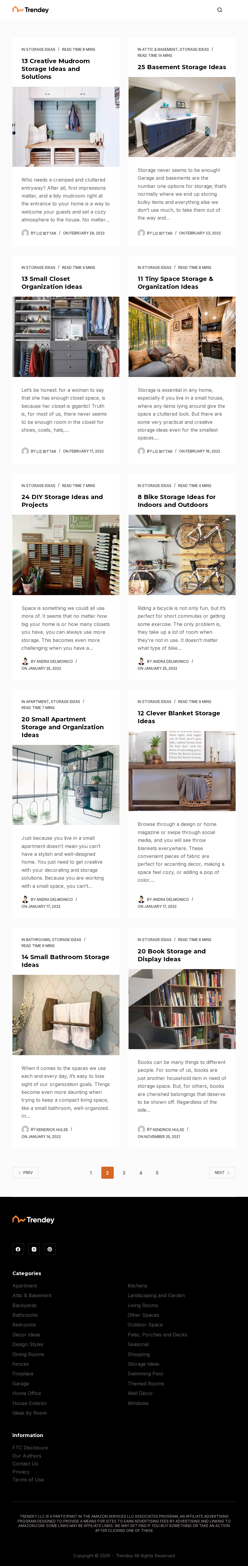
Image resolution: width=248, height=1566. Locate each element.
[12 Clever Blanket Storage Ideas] (182, 771)
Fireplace (23, 1374)
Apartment (37, 701)
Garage (20, 1384)
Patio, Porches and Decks (157, 1335)
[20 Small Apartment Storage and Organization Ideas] (65, 785)
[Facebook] (18, 1249)
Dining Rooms (28, 1354)
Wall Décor (140, 1393)
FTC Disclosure (30, 1448)
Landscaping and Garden (156, 1295)
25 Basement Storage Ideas (182, 67)
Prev (28, 1172)
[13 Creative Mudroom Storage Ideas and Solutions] (65, 127)
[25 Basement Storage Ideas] (182, 117)
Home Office (26, 1393)
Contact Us (25, 1464)
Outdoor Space (145, 1325)
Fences (20, 1364)
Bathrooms (38, 939)
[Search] (219, 10)
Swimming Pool (145, 1374)
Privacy (21, 1472)
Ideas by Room (29, 1413)
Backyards (24, 1305)
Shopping (139, 1354)
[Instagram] (34, 1249)
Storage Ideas (40, 49)
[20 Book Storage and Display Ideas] (182, 1009)
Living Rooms (143, 1305)
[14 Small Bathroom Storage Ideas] (65, 1015)
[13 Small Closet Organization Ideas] (65, 337)
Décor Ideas (26, 1335)
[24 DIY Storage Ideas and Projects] (65, 555)
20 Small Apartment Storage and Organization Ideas (62, 727)
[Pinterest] (50, 1249)
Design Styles (27, 1344)
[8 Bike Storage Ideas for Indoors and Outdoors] (182, 555)
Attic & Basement (160, 49)
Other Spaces (143, 1315)
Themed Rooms (146, 1384)
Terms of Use (28, 1480)
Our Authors (26, 1456)
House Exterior (29, 1403)
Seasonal (138, 1344)
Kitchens (137, 1286)
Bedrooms (24, 1325)
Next (220, 1172)
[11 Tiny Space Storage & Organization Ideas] (182, 337)
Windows (138, 1403)
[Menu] (233, 10)
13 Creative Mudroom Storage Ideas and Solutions (55, 68)
